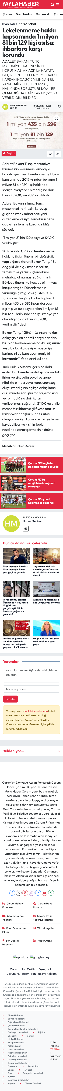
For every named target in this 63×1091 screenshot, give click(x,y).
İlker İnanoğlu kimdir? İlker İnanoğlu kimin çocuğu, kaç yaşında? (15, 569)
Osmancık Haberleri (17, 1063)
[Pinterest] (25, 893)
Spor (10, 1073)
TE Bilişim (55, 1049)
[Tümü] (58, 751)
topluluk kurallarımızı (36, 711)
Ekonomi (11, 1035)
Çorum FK (13, 973)
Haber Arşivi (44, 940)
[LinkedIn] (38, 893)
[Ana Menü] (57, 4)
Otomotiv (12, 1066)
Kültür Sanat (14, 1045)
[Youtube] (44, 893)
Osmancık (43, 14)
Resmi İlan (29, 973)
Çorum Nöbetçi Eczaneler (13, 905)
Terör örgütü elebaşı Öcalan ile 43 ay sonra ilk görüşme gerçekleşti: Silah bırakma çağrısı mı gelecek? (15, 607)
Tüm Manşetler (45, 928)
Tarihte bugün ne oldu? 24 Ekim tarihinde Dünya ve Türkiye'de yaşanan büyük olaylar (16, 643)
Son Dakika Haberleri (10, 942)
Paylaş (11, 153)
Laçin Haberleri (15, 1049)
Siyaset (28, 1069)
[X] (19, 893)
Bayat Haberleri (15, 1018)
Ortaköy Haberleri (17, 1059)
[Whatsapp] (51, 893)
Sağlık (10, 1069)
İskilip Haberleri (15, 1039)
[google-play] (40, 957)
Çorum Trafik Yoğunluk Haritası (43, 917)
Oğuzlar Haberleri (17, 1056)
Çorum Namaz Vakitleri (13, 917)
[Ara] (52, 4)
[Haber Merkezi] (11, 523)
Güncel (30, 1035)
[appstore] (21, 957)
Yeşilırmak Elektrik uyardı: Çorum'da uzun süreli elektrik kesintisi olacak (46, 571)
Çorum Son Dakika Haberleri (22, 1029)
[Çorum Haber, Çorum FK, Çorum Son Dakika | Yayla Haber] (20, 5)
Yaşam (11, 1083)
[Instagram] (31, 893)
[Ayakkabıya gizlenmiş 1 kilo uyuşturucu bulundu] (46, 589)
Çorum (7, 14)
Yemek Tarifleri (33, 1083)
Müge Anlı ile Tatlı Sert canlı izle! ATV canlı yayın (46, 641)
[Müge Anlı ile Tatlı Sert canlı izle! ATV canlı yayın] (46, 628)
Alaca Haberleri (15, 1015)
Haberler (8, 23)
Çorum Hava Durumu (43, 905)
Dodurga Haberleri (17, 1032)
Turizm (11, 1076)
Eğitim (41, 1032)
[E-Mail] (26, 528)
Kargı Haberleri (15, 1042)
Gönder (10, 699)
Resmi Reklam (47, 973)
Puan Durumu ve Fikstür (14, 930)
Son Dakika (24, 14)
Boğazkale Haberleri (18, 1022)
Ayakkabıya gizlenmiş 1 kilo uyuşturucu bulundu (46, 601)
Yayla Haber (27, 23)
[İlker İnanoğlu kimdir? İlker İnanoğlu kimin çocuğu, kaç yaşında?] (16, 556)
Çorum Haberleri (16, 1025)
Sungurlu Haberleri (33, 1073)
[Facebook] (12, 893)
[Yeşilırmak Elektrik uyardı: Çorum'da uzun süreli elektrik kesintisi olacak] (46, 556)
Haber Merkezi (32, 521)
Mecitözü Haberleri (17, 1052)
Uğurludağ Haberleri (18, 1079)
